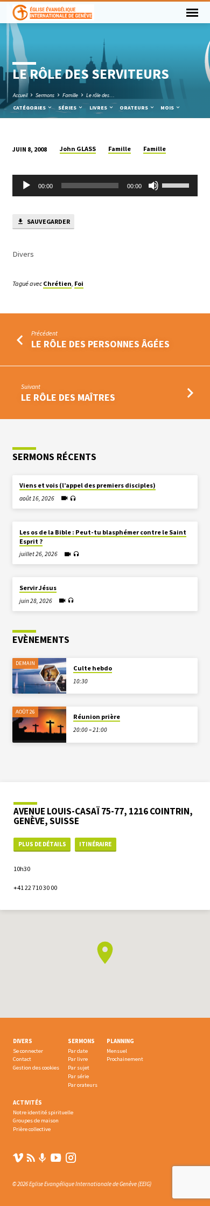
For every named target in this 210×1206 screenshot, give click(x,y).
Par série (78, 1076)
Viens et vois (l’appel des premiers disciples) (87, 485)
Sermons (45, 95)
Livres (98, 107)
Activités (27, 1102)
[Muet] (153, 185)
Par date (78, 1050)
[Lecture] (26, 185)
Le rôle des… (100, 95)
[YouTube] (56, 1158)
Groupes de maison (36, 1120)
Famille (70, 95)
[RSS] (31, 1158)
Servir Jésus (38, 588)
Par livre (78, 1059)
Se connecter (28, 1050)
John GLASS (78, 149)
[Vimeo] (18, 1158)
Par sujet (78, 1067)
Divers (22, 1041)
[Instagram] (71, 1158)
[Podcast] (42, 1158)
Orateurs (134, 107)
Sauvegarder (48, 221)
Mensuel (117, 1050)
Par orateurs (82, 1084)
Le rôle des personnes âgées (100, 344)
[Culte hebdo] (39, 676)
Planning (120, 1041)
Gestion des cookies (36, 1067)
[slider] (177, 184)
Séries (68, 107)
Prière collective (32, 1129)
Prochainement (125, 1059)
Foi (78, 283)
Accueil (20, 95)
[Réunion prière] (39, 725)
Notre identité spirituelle (43, 1112)
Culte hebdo (92, 668)
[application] (104, 185)
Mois (167, 107)
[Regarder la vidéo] (64, 498)
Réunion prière (96, 716)
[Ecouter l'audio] (72, 499)
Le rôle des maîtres (68, 397)
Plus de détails (42, 844)
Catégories (30, 107)
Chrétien (57, 283)
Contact (22, 1059)
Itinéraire (95, 844)
